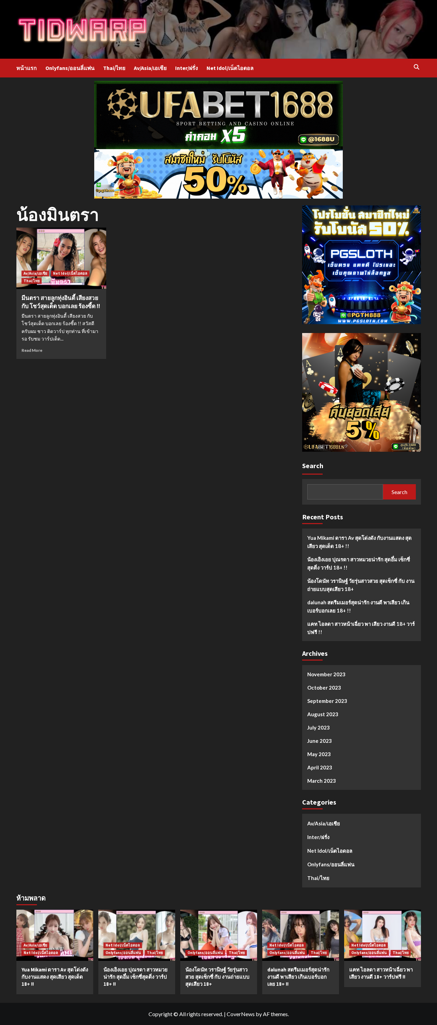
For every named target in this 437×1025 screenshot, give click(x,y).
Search (312, 465)
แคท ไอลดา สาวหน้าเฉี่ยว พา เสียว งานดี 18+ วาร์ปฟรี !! (361, 628)
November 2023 (326, 674)
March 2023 (321, 781)
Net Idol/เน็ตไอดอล (230, 67)
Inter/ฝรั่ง (186, 67)
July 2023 (318, 727)
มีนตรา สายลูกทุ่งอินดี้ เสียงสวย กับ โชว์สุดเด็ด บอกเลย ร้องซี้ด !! (61, 302)
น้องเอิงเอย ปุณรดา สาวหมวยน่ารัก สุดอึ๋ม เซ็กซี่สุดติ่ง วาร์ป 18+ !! (358, 563)
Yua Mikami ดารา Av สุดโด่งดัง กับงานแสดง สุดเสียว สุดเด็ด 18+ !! (359, 542)
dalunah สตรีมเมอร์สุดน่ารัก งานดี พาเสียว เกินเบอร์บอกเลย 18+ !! (358, 606)
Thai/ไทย (114, 67)
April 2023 (319, 767)
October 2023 (324, 687)
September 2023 (327, 701)
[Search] (416, 67)
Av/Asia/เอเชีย (150, 67)
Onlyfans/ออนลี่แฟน (70, 67)
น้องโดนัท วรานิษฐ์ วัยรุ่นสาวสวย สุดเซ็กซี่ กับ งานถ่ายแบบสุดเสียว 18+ (360, 585)
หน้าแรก (26, 67)
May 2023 (319, 754)
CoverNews (241, 1014)
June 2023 (319, 741)
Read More (32, 350)
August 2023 (322, 714)
